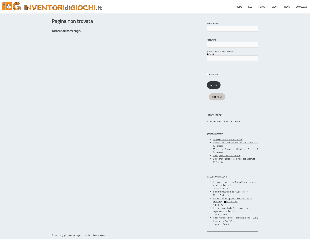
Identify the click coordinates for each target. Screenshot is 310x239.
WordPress (100, 235)
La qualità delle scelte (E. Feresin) (228, 139)
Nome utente (212, 23)
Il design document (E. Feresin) (227, 155)
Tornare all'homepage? (66, 30)
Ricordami (213, 74)
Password (211, 39)
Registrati (217, 97)
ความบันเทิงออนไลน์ (222, 191)
